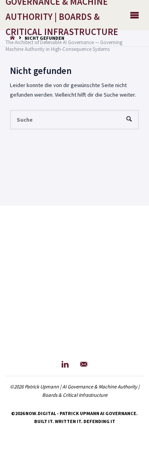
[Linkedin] (65, 364)
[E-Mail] (83, 364)
